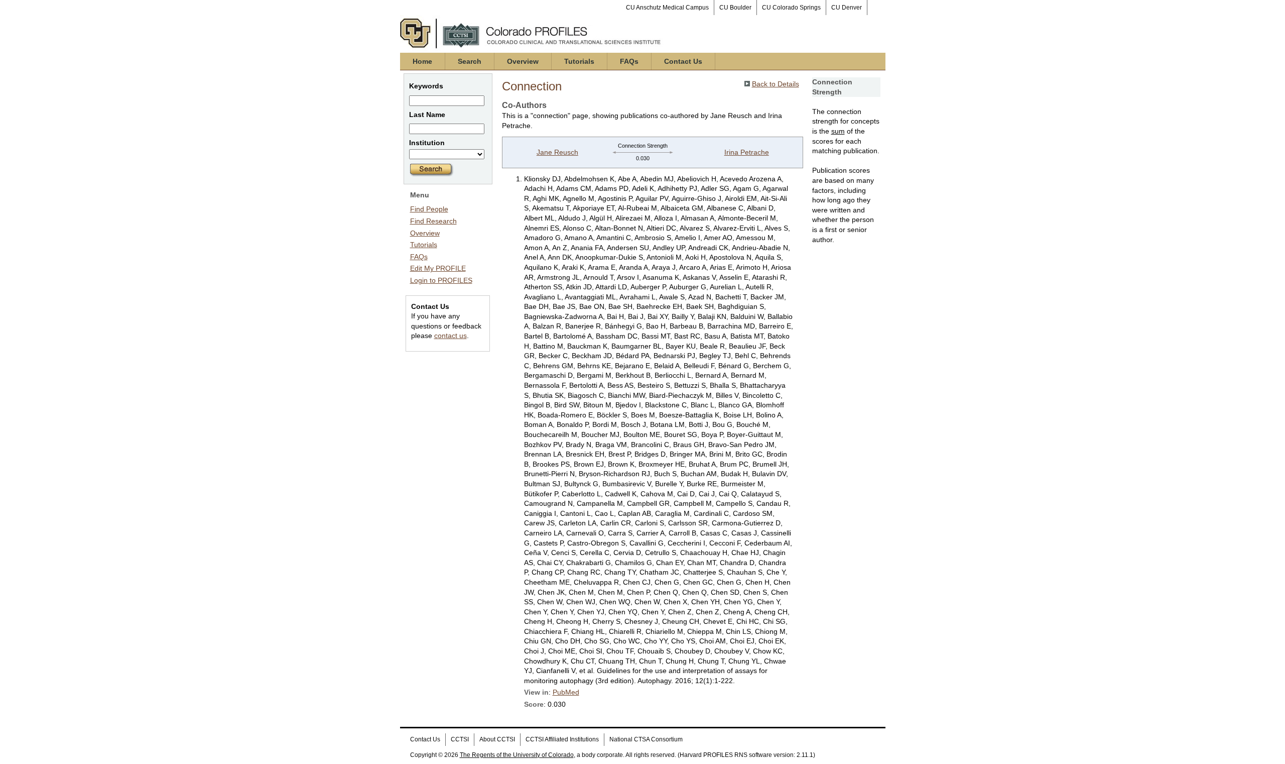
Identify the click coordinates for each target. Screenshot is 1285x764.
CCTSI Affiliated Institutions (562, 739)
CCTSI (460, 739)
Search (469, 61)
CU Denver (846, 7)
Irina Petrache (746, 152)
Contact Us (683, 61)
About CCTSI (497, 739)
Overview (523, 61)
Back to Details (775, 84)
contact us (450, 336)
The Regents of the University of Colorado (517, 754)
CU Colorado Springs (791, 7)
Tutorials (579, 61)
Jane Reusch (557, 152)
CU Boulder (735, 7)
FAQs (629, 61)
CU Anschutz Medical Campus (667, 7)
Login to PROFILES (441, 280)
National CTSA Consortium (646, 739)
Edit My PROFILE (438, 268)
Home (422, 61)
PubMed (566, 692)
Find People (429, 209)
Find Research (433, 221)
